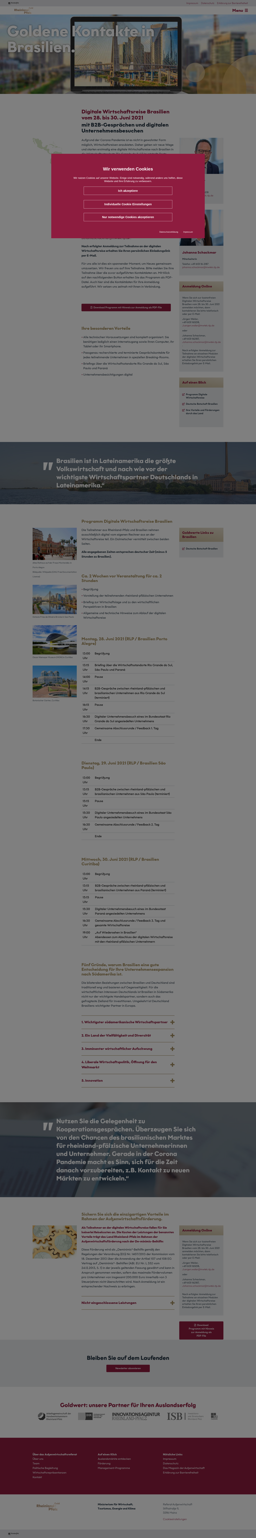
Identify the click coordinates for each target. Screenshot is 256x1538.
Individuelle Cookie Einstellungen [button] (128, 204)
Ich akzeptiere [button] (128, 190)
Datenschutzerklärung (168, 232)
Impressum (188, 232)
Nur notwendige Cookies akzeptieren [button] (128, 217)
